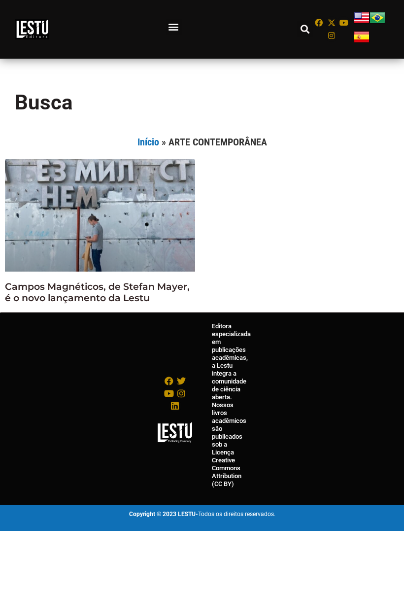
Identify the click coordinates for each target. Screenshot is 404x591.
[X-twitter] (331, 22)
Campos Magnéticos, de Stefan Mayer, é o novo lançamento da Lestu (97, 292)
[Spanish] (362, 42)
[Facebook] (318, 22)
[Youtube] (343, 22)
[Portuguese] (377, 23)
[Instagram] (331, 35)
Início (148, 142)
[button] (174, 27)
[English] (362, 23)
